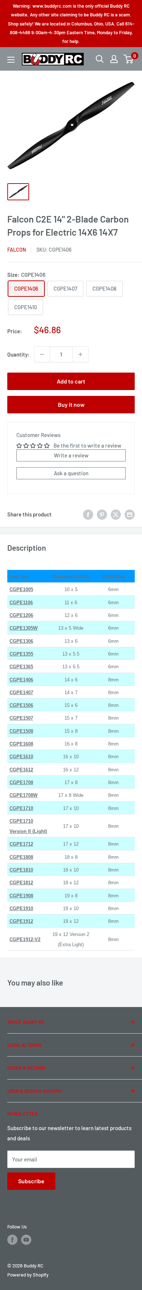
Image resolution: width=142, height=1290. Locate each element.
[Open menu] (11, 60)
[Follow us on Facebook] (12, 1240)
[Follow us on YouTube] (26, 1240)
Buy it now (71, 404)
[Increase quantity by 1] (80, 354)
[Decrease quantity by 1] (42, 354)
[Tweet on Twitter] (116, 514)
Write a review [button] (71, 455)
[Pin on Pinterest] (102, 514)
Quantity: (18, 354)
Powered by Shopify (27, 1275)
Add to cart (71, 381)
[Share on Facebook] (88, 514)
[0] (128, 59)
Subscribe (31, 1180)
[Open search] (100, 59)
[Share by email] (130, 514)
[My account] (114, 59)
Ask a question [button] (71, 473)
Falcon (16, 250)
